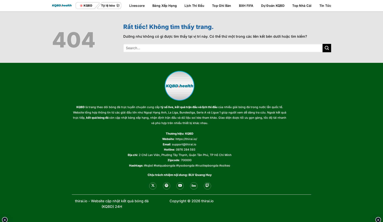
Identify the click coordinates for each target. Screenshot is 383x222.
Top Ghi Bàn (221, 5)
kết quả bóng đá (97, 117)
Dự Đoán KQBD (272, 5)
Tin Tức (325, 5)
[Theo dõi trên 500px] (193, 185)
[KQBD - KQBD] (62, 5)
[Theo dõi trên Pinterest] (166, 185)
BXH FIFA (246, 5)
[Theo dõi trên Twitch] (207, 185)
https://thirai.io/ (186, 139)
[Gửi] (327, 48)
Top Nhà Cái (302, 5)
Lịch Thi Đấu (194, 5)
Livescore (137, 5)
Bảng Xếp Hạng (164, 5)
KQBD (80, 107)
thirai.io (81, 201)
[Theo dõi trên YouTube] (180, 185)
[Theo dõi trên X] (152, 185)
